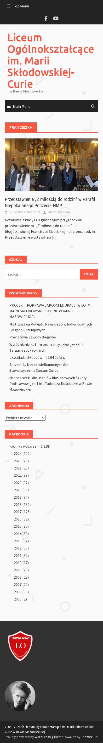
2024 (18, 453)
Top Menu (21, 6)
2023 (18, 482)
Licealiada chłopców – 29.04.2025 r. (37, 357)
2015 (18, 526)
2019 (18, 497)
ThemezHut (89, 737)
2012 (18, 548)
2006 (18, 591)
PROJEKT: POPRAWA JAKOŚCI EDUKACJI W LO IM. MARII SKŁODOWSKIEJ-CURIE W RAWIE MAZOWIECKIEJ (50, 311)
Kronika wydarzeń (24, 446)
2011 (18, 555)
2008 (18, 577)
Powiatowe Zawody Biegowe (32, 337)
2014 (18, 533)
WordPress (43, 737)
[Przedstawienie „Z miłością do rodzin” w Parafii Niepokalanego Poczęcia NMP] (51, 164)
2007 (18, 584)
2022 (18, 475)
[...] (54, 237)
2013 (18, 540)
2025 (18, 460)
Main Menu (21, 106)
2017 (18, 511)
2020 (18, 489)
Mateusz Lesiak (59, 212)
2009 (18, 569)
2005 (18, 599)
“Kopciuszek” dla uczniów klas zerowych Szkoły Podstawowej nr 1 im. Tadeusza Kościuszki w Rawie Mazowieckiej (50, 383)
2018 (18, 504)
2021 (18, 468)
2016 (18, 519)
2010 (18, 562)
